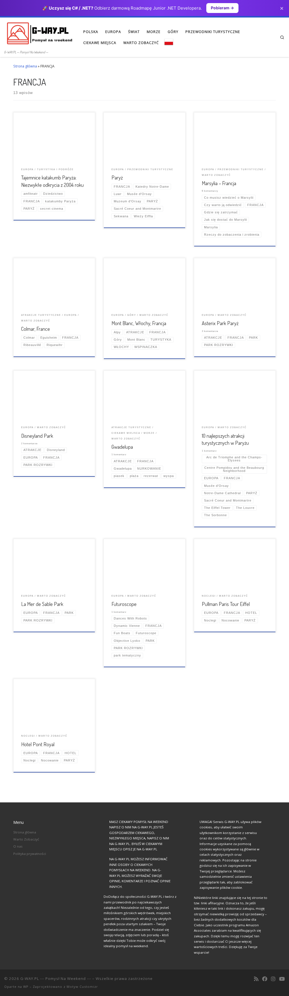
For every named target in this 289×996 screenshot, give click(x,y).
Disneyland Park (37, 435)
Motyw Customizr (82, 986)
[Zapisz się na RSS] (256, 979)
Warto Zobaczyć (26, 839)
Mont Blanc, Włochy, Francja (138, 323)
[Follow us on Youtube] (282, 979)
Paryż (117, 177)
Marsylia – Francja (219, 183)
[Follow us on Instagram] (273, 979)
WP (26, 986)
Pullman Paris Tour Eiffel (226, 604)
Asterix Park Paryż (220, 323)
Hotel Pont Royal (37, 744)
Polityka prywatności (29, 853)
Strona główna (25, 66)
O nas (18, 846)
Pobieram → (222, 7)
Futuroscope (124, 604)
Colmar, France (35, 328)
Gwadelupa (122, 446)
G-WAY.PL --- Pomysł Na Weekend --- (55, 978)
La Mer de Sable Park (42, 604)
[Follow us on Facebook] (264, 979)
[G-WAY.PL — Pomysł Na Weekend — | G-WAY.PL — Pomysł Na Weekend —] (39, 32)
